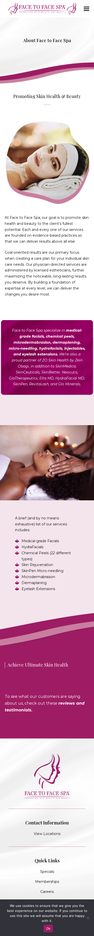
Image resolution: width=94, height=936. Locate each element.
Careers (47, 891)
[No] (87, 917)
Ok (48, 928)
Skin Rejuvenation (37, 565)
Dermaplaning (34, 583)
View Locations (47, 833)
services (76, 229)
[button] (86, 9)
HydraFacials (32, 547)
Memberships (47, 881)
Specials (47, 871)
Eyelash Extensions (38, 589)
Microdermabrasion (38, 577)
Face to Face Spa (25, 217)
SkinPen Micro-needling (42, 571)
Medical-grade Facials (40, 541)
